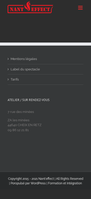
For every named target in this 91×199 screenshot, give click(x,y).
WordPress (38, 183)
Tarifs (15, 79)
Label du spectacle (25, 69)
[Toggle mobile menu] (80, 7)
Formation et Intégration (65, 183)
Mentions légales (24, 59)
